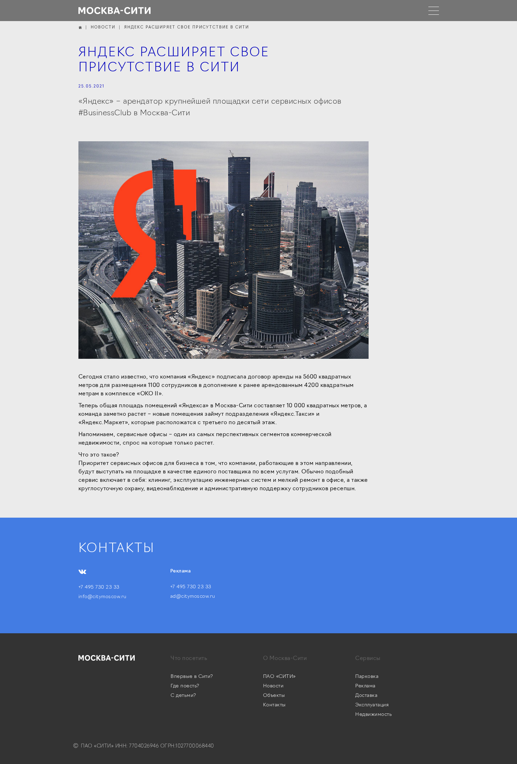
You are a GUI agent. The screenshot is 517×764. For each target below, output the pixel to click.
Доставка (366, 695)
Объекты (274, 695)
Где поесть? (185, 686)
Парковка (366, 676)
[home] (114, 10)
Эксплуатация (372, 705)
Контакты (274, 705)
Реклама (365, 686)
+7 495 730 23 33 (99, 587)
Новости (273, 686)
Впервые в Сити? (192, 676)
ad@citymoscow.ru (192, 596)
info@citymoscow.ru (102, 597)
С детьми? (183, 695)
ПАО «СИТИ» (279, 676)
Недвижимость (373, 714)
